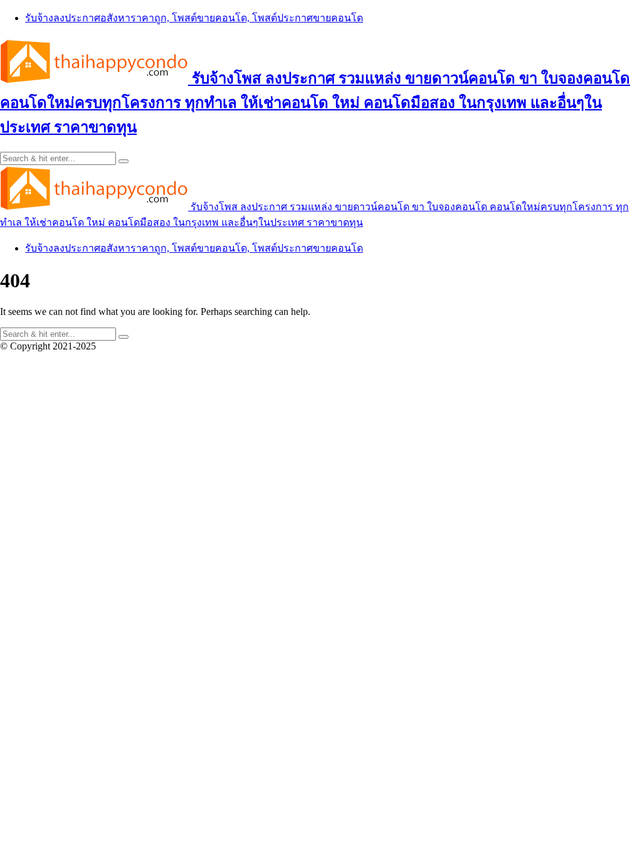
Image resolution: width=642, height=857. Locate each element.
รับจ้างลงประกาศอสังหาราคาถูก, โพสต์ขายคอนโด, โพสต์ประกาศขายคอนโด (194, 18)
